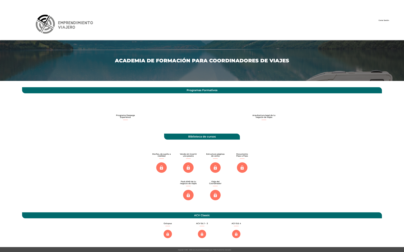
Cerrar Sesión (384, 20)
